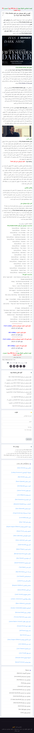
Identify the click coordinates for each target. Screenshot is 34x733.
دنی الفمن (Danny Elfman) (24, 590)
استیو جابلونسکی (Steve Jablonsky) (22, 536)
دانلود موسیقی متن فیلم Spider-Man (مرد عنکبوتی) (20, 403)
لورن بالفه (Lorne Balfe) (25, 518)
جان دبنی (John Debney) (24, 644)
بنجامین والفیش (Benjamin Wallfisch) (21, 585)
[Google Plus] (20, 366)
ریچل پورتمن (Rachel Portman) (23, 662)
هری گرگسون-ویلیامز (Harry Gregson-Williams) (19, 640)
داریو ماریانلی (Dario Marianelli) (23, 509)
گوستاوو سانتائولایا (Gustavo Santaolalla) (21, 608)
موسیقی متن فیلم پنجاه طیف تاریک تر (24, 457)
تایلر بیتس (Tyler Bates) (25, 567)
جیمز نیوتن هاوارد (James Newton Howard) (20, 621)
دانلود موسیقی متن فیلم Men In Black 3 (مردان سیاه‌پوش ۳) (18, 386)
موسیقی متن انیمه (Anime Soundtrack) (21, 690)
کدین (13, 727)
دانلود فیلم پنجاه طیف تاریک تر (12, 453)
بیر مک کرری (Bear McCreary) (23, 572)
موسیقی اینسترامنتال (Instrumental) (22, 676)
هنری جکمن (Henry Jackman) (23, 540)
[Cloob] (11, 366)
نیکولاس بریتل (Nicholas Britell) (23, 612)
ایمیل (30, 421)
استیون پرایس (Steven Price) (24, 531)
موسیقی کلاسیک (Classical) (24, 686)
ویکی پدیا (21, 224)
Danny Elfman (25, 24)
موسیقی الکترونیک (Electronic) (23, 673)
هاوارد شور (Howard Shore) (24, 626)
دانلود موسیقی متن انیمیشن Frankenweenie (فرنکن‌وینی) (19, 389)
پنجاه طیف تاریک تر (19, 450)
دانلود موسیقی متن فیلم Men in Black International (20, 377)
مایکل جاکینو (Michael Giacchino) (22, 554)
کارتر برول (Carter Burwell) (24, 545)
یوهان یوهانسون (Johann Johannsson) (21, 599)
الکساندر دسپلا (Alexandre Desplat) (22, 504)
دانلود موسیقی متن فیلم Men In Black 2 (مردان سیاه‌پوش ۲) (18, 383)
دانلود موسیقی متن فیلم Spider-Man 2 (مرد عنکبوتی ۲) (19, 400)
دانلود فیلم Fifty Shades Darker (25, 453)
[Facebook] (24, 366)
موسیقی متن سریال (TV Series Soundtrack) (20, 699)
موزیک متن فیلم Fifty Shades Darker (11, 455)
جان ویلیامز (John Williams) (24, 495)
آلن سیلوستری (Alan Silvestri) (23, 558)
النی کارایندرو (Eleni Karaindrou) (23, 499)
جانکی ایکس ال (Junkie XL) (24, 581)
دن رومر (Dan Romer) (25, 635)
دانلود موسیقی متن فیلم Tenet (17, 161)
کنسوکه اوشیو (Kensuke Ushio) (23, 658)
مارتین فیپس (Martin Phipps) (23, 549)
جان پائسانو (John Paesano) (24, 649)
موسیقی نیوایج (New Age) (24, 709)
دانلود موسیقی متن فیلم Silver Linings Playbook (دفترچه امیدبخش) (19, 393)
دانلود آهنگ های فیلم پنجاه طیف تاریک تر (23, 451)
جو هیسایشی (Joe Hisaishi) (24, 576)
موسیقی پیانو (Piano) (25, 683)
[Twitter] (14, 366)
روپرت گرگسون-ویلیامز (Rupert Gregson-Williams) (18, 527)
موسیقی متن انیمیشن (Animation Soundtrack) (19, 693)
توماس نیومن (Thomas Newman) (22, 617)
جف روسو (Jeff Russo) (25, 630)
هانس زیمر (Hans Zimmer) (24, 468)
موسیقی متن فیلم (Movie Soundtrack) (21, 703)
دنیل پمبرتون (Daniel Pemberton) (22, 563)
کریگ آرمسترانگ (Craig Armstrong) (22, 513)
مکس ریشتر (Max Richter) (24, 477)
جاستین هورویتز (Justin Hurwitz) (23, 594)
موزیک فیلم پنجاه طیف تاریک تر (25, 455)
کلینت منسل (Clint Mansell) (24, 486)
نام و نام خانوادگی (28, 416)
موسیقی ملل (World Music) (24, 706)
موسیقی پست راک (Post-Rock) (23, 680)
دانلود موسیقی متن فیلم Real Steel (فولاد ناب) (21, 397)
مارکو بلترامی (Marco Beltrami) (23, 603)
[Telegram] (17, 366)
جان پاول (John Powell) (25, 653)
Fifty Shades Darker (28, 450)
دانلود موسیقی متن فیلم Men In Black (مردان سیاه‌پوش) (19, 380)
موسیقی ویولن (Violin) (25, 713)
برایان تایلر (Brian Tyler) (25, 522)
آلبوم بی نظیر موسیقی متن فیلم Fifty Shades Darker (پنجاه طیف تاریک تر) (18, 14)
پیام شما (30, 427)
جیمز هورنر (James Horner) (24, 490)
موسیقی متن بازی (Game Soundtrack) (21, 696)
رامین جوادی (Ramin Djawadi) (23, 481)
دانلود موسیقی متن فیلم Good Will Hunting (22, 406)
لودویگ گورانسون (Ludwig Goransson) (21, 472)
